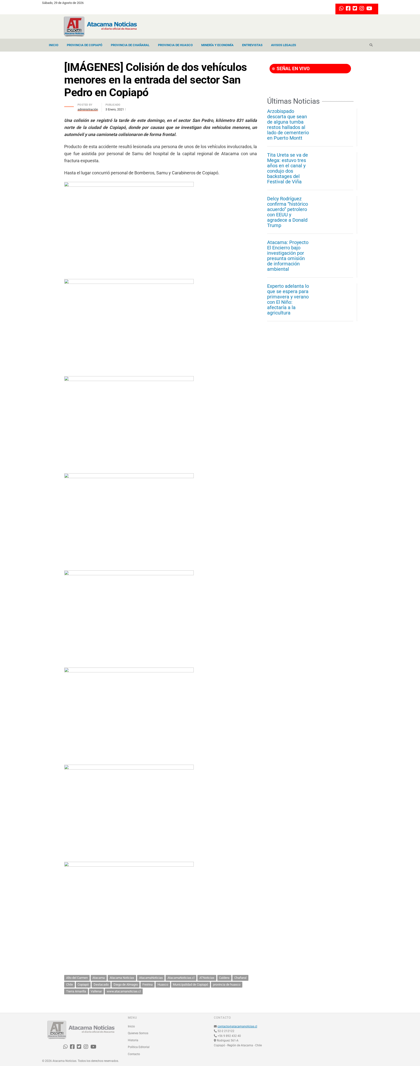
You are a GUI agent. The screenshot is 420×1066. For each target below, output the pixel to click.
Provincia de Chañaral (130, 45)
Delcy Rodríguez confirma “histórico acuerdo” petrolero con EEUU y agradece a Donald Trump (287, 212)
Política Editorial (138, 1047)
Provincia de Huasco (175, 45)
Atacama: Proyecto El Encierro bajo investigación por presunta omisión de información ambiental (287, 256)
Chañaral (240, 978)
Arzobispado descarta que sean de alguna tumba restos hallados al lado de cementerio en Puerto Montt (288, 125)
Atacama (98, 978)
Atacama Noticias (122, 978)
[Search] (371, 45)
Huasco (163, 984)
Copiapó (83, 984)
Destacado (101, 984)
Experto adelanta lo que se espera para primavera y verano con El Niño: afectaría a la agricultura (288, 299)
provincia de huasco (226, 984)
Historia (133, 1040)
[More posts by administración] (69, 105)
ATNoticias (206, 978)
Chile (69, 984)
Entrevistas (252, 45)
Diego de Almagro (126, 984)
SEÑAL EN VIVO (292, 68)
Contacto (134, 1054)
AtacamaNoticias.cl (180, 978)
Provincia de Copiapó (84, 45)
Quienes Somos (138, 1033)
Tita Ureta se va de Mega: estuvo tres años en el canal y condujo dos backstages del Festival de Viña (287, 168)
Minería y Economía (217, 45)
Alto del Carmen (77, 978)
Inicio (53, 45)
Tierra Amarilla (76, 991)
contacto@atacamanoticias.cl (237, 1026)
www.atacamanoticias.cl (124, 991)
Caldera (224, 978)
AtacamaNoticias (151, 978)
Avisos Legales (283, 45)
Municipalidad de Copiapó (190, 984)
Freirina (147, 984)
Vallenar (96, 991)
